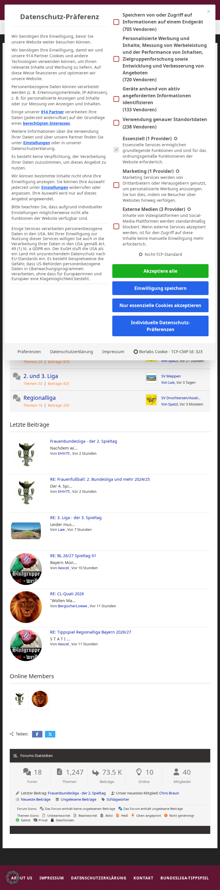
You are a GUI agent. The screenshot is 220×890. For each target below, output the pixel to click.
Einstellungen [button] (36, 142)
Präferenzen (29, 351)
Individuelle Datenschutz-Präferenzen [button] (160, 326)
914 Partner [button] (52, 111)
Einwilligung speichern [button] (160, 288)
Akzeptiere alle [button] (160, 271)
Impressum (113, 351)
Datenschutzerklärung (71, 351)
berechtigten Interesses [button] (46, 123)
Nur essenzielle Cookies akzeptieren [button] (160, 305)
